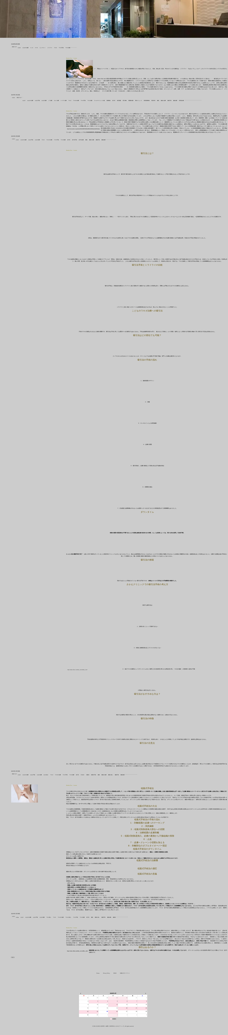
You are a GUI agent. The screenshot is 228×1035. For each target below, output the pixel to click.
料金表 (114, 973)
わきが (19, 47)
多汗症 (113, 100)
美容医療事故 (147, 100)
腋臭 (158, 100)
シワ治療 (50, 100)
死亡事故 (125, 100)
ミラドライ (49, 47)
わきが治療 (44, 100)
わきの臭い (46, 774)
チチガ (36, 47)
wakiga (17, 917)
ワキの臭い (48, 917)
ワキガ (55, 47)
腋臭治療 (175, 100)
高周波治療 (181, 100)
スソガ (31, 47)
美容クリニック (138, 100)
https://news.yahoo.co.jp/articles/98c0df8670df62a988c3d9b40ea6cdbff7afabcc (83, 128)
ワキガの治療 (76, 100)
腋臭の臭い (110, 774)
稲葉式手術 (93, 774)
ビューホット (43, 47)
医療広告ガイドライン (125, 973)
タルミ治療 (56, 100)
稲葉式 (87, 774)
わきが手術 (37, 100)
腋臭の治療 (163, 100)
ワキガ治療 (67, 47)
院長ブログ (14, 46)
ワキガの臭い (68, 917)
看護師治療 (130, 100)
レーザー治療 (64, 100)
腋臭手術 (169, 100)
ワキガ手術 (61, 47)
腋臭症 (114, 917)
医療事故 (109, 100)
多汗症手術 (74, 139)
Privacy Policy (106, 973)
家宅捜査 (119, 100)
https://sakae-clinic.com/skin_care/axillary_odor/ (78, 669)
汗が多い (83, 774)
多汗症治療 (81, 139)
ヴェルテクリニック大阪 (99, 100)
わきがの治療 (25, 47)
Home (97, 973)
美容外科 (153, 100)
